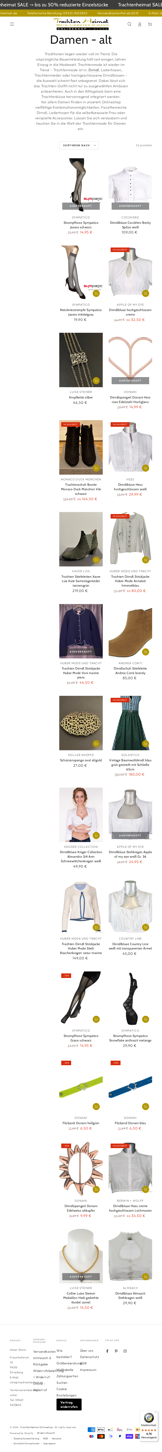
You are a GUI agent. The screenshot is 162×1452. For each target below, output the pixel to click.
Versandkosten (44, 1351)
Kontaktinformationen (27, 1443)
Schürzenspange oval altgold (81, 760)
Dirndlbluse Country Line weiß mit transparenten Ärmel (130, 946)
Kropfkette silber (81, 397)
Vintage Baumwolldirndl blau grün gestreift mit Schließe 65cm (130, 764)
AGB (83, 1363)
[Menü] (155, 1413)
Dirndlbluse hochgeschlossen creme (130, 312)
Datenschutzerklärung (26, 1438)
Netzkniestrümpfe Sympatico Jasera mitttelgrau (81, 312)
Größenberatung (69, 1363)
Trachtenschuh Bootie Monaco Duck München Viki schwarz (81, 489)
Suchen (62, 1383)
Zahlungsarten (67, 1376)
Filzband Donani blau (130, 1123)
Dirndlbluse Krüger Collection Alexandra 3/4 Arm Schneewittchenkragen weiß (81, 856)
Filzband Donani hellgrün (81, 1123)
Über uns (86, 1350)
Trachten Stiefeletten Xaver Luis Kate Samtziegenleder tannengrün (81, 581)
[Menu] (12, 24)
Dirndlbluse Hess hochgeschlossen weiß (130, 487)
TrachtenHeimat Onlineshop (36, 1427)
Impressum (88, 1370)
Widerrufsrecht (46, 1432)
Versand (56, 1438)
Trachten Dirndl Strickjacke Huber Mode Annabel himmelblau (130, 581)
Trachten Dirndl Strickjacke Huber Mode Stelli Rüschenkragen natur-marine (81, 948)
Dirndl (94, 70)
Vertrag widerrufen (69, 1404)
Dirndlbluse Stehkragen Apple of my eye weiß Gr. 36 (130, 854)
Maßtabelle (65, 1370)
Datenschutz (89, 1357)
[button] (129, 24)
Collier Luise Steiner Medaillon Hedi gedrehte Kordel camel (81, 1298)
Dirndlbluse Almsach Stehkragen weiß (130, 1296)
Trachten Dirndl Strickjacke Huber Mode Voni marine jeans (81, 673)
